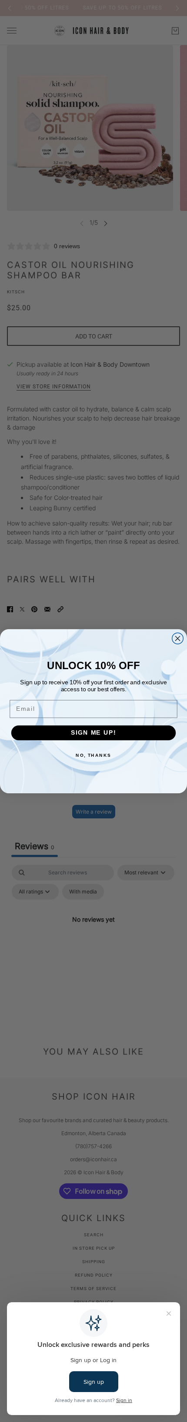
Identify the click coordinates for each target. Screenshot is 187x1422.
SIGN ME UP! (93, 732)
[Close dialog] (178, 638)
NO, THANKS (93, 755)
